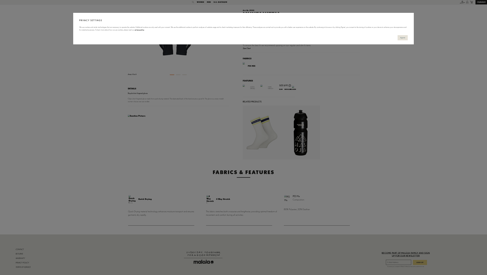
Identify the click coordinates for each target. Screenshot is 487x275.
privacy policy (139, 30)
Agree (402, 38)
